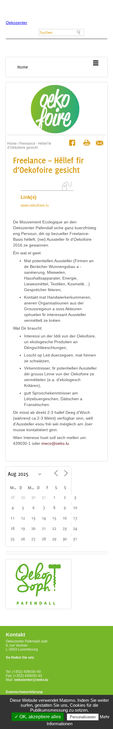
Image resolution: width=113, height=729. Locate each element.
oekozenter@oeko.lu (31, 680)
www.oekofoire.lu (35, 205)
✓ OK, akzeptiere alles (37, 716)
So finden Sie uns (20, 657)
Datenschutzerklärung (24, 692)
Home (22, 67)
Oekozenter (16, 22)
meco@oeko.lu (55, 443)
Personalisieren (83, 717)
